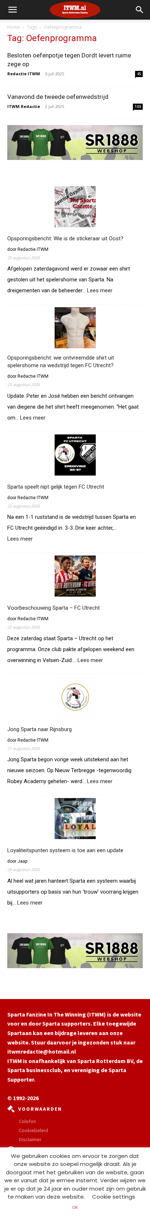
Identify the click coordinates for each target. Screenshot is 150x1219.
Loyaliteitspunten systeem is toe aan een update (65, 850)
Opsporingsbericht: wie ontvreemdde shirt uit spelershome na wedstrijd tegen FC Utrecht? (60, 361)
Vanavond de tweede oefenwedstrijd (57, 96)
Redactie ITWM (23, 73)
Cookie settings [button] (113, 1196)
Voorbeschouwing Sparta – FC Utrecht (53, 608)
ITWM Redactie (23, 106)
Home (13, 27)
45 (139, 73)
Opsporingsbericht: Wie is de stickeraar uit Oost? (65, 238)
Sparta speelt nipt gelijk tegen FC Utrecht (55, 487)
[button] (140, 10)
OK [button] (75, 1207)
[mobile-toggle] (12, 10)
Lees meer (99, 290)
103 (138, 106)
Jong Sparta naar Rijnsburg (39, 729)
